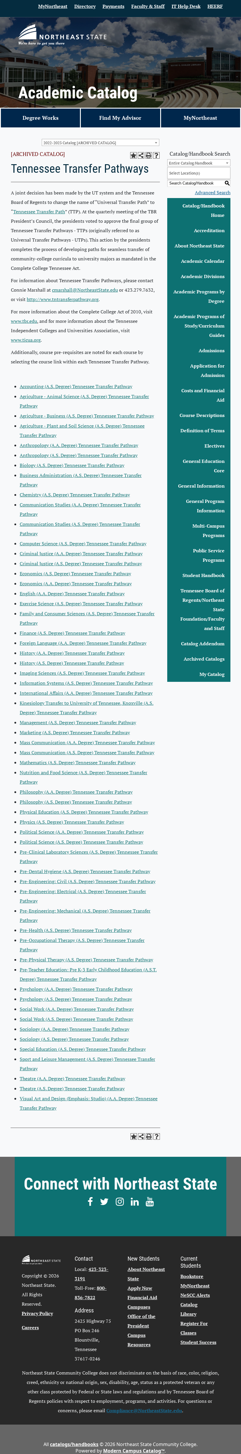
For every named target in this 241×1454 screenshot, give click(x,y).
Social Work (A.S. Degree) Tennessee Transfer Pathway (76, 1019)
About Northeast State (200, 245)
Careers (30, 1327)
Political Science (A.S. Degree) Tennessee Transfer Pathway (81, 842)
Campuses (139, 1307)
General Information (201, 486)
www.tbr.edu (24, 321)
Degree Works (40, 117)
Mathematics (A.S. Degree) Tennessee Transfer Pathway (77, 762)
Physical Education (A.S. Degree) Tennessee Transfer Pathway (84, 812)
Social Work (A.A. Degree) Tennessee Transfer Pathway (77, 1009)
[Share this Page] (141, 155)
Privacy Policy (37, 1313)
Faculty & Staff (148, 6)
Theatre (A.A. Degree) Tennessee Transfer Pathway (72, 1078)
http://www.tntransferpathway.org (62, 299)
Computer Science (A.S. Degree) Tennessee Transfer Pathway (83, 543)
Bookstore (191, 1276)
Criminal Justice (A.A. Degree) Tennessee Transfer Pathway (81, 553)
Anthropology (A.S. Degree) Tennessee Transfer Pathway (79, 455)
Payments (113, 6)
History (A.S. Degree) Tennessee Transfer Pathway (72, 663)
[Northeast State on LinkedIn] (135, 1201)
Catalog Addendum (203, 643)
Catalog (189, 1304)
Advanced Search (212, 192)
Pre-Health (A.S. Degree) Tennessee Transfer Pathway (76, 930)
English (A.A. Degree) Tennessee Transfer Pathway (72, 593)
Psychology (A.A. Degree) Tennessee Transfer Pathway (76, 989)
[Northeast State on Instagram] (120, 1201)
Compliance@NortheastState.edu (144, 1410)
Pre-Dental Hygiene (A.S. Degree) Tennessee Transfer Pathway (85, 871)
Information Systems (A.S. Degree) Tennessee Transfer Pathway (86, 683)
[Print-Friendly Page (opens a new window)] (148, 155)
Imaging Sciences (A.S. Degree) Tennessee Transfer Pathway (82, 673)
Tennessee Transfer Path (39, 211)
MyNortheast (52, 6)
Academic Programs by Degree (199, 296)
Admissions (212, 350)
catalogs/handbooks (74, 1444)
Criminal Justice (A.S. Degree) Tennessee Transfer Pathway (81, 563)
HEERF (215, 6)
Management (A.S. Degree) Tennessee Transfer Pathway (78, 722)
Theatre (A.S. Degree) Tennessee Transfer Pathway (72, 1088)
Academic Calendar (203, 261)
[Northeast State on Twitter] (104, 1201)
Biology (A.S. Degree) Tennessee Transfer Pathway (72, 465)
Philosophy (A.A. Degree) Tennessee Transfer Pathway (76, 792)
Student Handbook (204, 575)
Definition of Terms (202, 430)
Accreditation (209, 230)
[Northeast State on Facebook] (90, 1201)
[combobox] (100, 142)
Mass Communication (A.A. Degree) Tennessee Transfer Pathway (87, 742)
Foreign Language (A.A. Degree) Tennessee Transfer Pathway (83, 643)
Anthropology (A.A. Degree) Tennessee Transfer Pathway (79, 445)
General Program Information (205, 506)
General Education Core (204, 466)
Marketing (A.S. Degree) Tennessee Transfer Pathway (75, 732)
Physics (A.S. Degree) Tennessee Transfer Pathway (72, 822)
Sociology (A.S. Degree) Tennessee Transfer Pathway (74, 1039)
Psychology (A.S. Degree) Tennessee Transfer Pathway (76, 999)
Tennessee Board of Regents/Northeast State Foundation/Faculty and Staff (202, 609)
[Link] (62, 34)
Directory (85, 6)
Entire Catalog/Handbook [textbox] (190, 163)
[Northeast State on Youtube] (150, 1201)
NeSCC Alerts (195, 1295)
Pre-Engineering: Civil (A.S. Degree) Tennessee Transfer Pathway (87, 881)
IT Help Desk (186, 6)
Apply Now (140, 1288)
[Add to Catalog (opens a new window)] (133, 155)
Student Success (198, 1342)
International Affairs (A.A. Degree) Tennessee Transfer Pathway (86, 693)
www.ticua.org (26, 340)
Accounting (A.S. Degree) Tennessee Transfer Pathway (76, 386)
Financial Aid (142, 1297)
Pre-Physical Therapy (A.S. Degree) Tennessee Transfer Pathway (86, 959)
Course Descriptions (202, 415)
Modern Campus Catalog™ (134, 1451)
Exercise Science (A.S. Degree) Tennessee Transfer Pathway (81, 603)
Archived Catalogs (204, 659)
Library (188, 1314)
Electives (215, 446)
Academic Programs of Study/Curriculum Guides (199, 325)
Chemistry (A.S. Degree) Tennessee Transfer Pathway (75, 494)
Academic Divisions (203, 276)
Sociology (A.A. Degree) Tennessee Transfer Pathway (74, 1029)
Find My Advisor (120, 117)
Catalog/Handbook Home (204, 210)
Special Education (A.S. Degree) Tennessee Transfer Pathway (83, 1049)
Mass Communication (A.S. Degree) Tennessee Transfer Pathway (87, 752)
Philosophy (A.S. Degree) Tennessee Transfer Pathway (76, 802)
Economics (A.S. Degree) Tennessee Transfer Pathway (75, 573)
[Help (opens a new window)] (156, 155)
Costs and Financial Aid (203, 395)
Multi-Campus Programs (209, 531)
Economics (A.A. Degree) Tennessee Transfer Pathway (76, 583)
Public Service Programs (209, 555)
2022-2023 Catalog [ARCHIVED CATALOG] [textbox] (79, 142)
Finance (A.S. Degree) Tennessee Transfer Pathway (72, 633)
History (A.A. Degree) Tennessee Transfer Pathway (72, 653)
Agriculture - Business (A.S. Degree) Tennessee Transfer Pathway (87, 416)
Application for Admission (207, 370)
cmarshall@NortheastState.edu (85, 290)
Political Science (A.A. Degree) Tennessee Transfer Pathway (82, 832)
